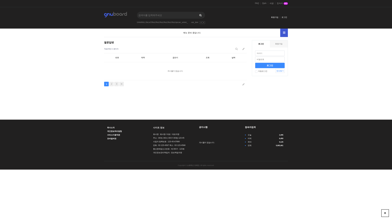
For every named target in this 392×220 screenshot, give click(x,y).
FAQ (257, 3)
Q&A (264, 3)
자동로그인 (262, 71)
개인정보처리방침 (114, 131)
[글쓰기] (243, 49)
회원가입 (274, 17)
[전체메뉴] (284, 33)
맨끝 (121, 84)
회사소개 (111, 128)
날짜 (233, 58)
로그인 (284, 17)
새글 (272, 3)
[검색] (200, 15)
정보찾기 (280, 71)
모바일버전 (111, 139)
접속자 (282, 3)
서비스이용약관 (113, 135)
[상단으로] (385, 213)
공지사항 (203, 127)
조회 (207, 58)
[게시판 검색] (236, 49)
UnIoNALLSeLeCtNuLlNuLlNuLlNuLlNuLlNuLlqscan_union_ (162, 22)
